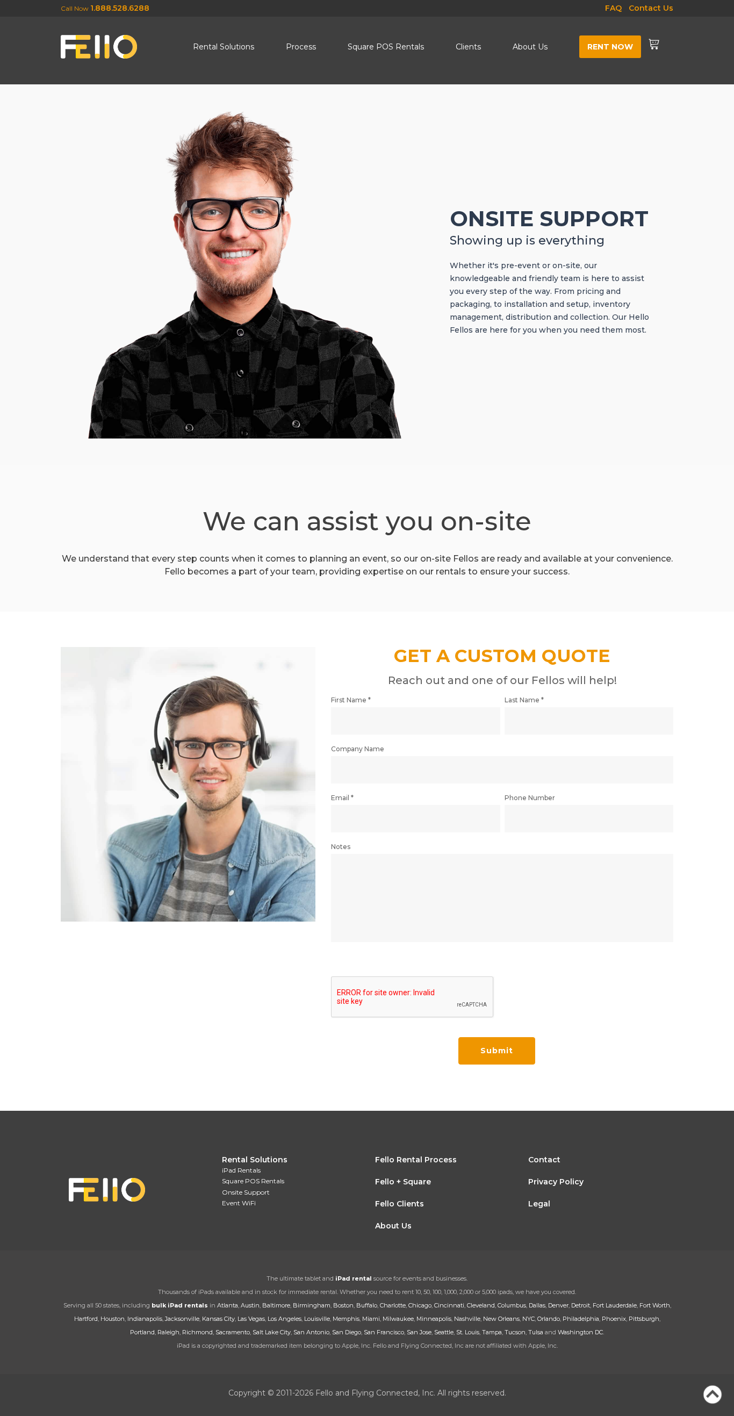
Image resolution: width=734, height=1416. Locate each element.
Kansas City (218, 1318)
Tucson (515, 1332)
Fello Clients (399, 1204)
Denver (558, 1305)
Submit (496, 1050)
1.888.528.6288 (119, 8)
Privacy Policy (556, 1182)
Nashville (467, 1318)
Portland (142, 1332)
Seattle (444, 1332)
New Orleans (501, 1318)
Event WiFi (239, 1203)
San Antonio (311, 1332)
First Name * (351, 700)
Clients (468, 47)
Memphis (346, 1318)
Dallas (537, 1305)
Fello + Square (403, 1182)
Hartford (86, 1318)
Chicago (419, 1305)
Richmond (197, 1332)
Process (301, 47)
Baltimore (276, 1305)
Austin (250, 1305)
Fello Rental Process (416, 1160)
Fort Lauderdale (615, 1305)
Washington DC (580, 1332)
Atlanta (227, 1305)
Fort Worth (654, 1305)
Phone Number (530, 798)
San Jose (419, 1332)
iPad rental (353, 1278)
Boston (343, 1305)
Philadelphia (581, 1318)
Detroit (580, 1305)
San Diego (346, 1332)
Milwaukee (398, 1318)
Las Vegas (251, 1318)
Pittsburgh (644, 1318)
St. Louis (467, 1332)
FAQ (613, 8)
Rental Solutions (223, 47)
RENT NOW (610, 47)
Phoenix (614, 1318)
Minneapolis (433, 1318)
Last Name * (524, 700)
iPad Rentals (241, 1170)
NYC (528, 1318)
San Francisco (384, 1332)
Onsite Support (246, 1192)
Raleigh (168, 1332)
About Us (530, 47)
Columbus (512, 1305)
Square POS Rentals (386, 47)
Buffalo (366, 1305)
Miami (371, 1318)
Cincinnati (449, 1305)
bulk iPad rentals (180, 1305)
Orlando (548, 1318)
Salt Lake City (272, 1332)
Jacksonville (182, 1318)
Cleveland (481, 1305)
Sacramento (232, 1332)
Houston (112, 1318)
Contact (544, 1160)
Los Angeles (284, 1318)
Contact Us (651, 8)
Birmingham (311, 1305)
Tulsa (535, 1332)
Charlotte (393, 1305)
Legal (539, 1204)
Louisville (317, 1318)
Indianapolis (144, 1318)
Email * (342, 798)
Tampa (492, 1332)
